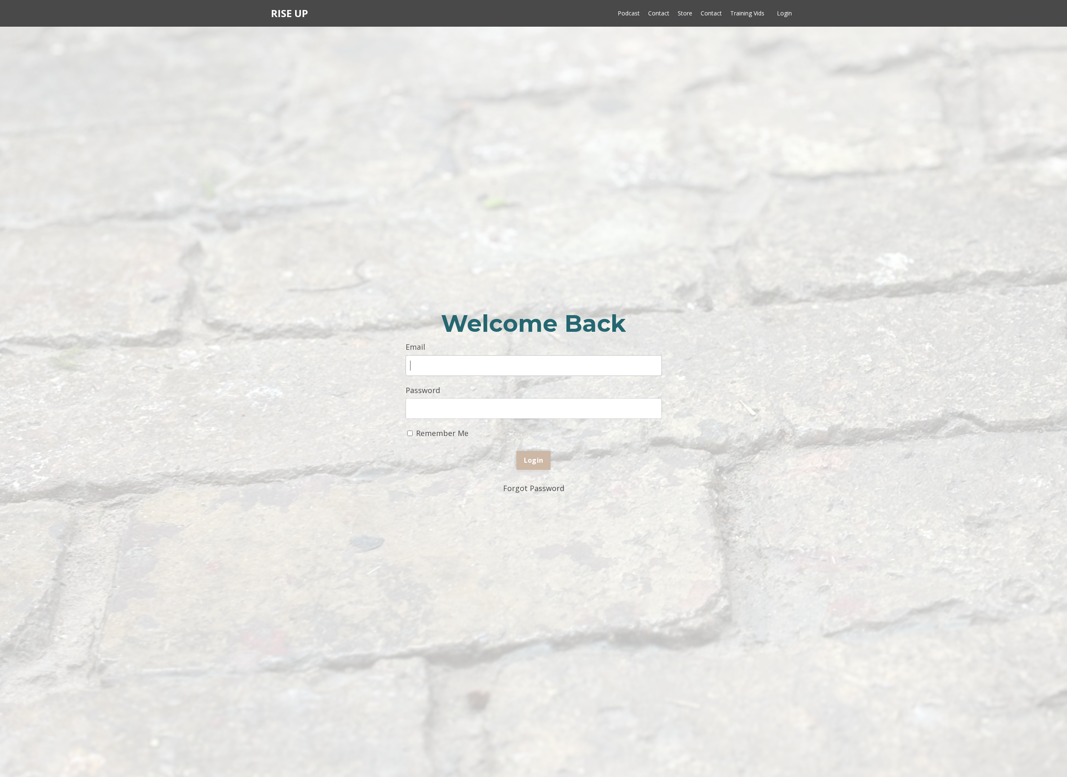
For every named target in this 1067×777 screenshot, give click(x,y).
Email (415, 347)
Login (784, 13)
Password (423, 390)
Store (685, 13)
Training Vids (747, 13)
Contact (658, 13)
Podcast (629, 13)
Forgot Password (533, 488)
